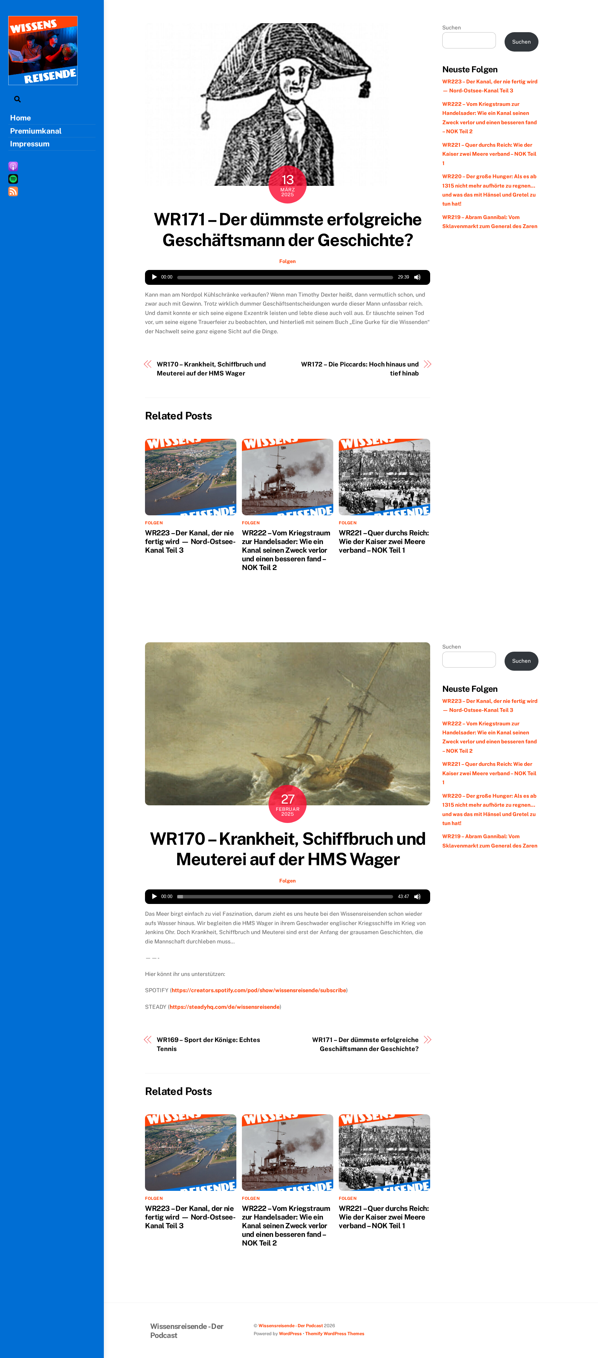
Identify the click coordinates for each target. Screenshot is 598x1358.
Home (20, 117)
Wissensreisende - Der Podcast (291, 1325)
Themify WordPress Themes (334, 1333)
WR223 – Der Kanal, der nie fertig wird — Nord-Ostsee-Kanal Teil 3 (190, 541)
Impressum (29, 143)
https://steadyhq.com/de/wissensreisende (225, 1007)
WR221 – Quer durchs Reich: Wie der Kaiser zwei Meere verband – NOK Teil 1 (384, 541)
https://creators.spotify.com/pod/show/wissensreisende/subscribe (259, 990)
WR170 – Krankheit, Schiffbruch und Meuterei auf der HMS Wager (211, 369)
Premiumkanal (36, 130)
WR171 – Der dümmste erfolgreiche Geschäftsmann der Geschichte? (288, 229)
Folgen (287, 261)
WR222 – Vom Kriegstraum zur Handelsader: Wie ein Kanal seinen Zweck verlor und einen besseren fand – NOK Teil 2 (286, 550)
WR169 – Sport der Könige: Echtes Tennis (208, 1044)
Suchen (451, 27)
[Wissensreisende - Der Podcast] (43, 81)
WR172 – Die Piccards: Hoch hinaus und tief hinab (359, 369)
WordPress (290, 1333)
